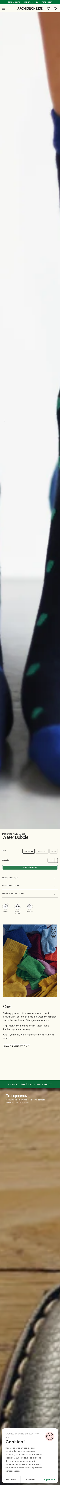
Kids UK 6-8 (28, 851)
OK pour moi (49, 1479)
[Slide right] (56, 421)
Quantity (5, 860)
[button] (3, 8)
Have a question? (16, 1046)
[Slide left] (4, 421)
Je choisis (30, 1479)
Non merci (11, 1479)
